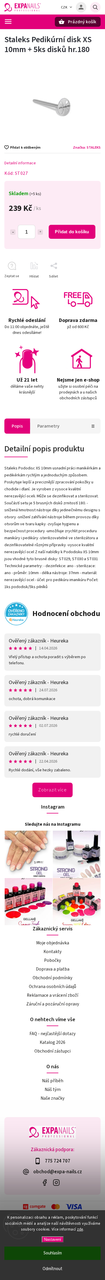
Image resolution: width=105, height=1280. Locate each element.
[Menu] (8, 21)
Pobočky (52, 960)
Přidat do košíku (72, 231)
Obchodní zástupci (52, 1051)
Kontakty (52, 951)
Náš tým (53, 1089)
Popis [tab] (17, 426)
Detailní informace (20, 163)
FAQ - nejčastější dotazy (52, 1033)
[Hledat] (95, 7)
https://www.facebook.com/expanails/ (44, 1182)
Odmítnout (52, 1269)
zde (80, 1229)
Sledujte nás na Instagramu (52, 824)
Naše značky (52, 1098)
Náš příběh (52, 1081)
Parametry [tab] (48, 426)
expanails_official (56, 1182)
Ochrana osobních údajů (52, 986)
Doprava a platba (52, 969)
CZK (64, 7)
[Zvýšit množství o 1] (40, 232)
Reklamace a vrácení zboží (52, 995)
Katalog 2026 (52, 1042)
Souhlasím (52, 1253)
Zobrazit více (52, 790)
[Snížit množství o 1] (12, 232)
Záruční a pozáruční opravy (52, 1004)
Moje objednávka (52, 943)
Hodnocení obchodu (66, 613)
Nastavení (52, 1239)
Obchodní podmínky (52, 978)
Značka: (87, 147)
